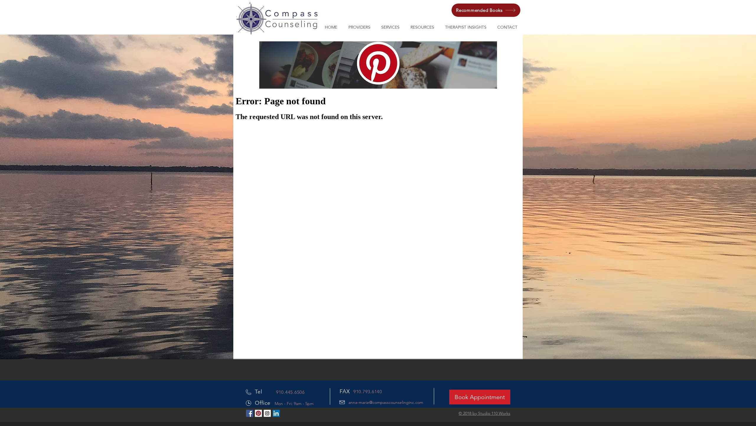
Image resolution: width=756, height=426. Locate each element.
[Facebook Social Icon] (249, 413)
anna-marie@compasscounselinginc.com (385, 402)
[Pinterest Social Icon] (258, 413)
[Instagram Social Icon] (267, 413)
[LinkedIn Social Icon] (276, 413)
